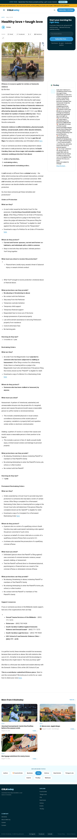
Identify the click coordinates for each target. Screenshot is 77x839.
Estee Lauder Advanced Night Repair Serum (64, 127)
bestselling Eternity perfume (62, 122)
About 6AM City (6, 819)
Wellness (48, 778)
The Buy (37, 778)
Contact (4, 825)
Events (29, 778)
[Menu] (4, 10)
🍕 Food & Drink (17, 773)
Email (11, 34)
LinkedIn (50, 834)
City (3, 17)
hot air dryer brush (63, 149)
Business (30, 773)
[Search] (54, 10)
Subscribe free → (61, 39)
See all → (72, 700)
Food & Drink (43, 791)
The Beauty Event (62, 91)
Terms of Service (71, 834)
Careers (4, 822)
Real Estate (57, 773)
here (5, 232)
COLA (13, 10)
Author (5, 773)
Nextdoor (39, 34)
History (46, 773)
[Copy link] (3, 38)
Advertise (4, 816)
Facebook (21, 34)
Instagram (32, 834)
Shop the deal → (61, 166)
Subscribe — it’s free (66, 10)
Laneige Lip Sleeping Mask (63, 113)
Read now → (62, 2)
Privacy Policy (61, 834)
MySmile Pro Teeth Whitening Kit (64, 140)
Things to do (69, 773)
